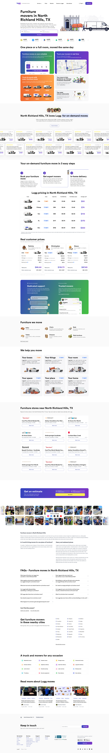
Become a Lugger (20, 744)
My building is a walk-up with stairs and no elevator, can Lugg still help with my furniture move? (68, 581)
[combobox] (30, 31)
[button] (18, 136)
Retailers (52, 3)
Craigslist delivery (29, 740)
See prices (39, 34)
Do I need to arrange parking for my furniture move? (68, 585)
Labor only (28, 746)
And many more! (24, 341)
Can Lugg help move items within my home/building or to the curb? (71, 598)
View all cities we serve (60, 644)
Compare (18, 740)
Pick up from (25, 30)
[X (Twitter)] (58, 516)
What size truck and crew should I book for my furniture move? (35, 585)
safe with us (62, 84)
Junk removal (28, 744)
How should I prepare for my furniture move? (30, 598)
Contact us (38, 740)
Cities (46, 3)
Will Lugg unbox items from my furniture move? (31, 594)
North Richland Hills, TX (29, 717)
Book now (89, 3)
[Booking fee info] (27, 262)
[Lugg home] (19, 3)
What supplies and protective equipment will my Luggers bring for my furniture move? (30, 581)
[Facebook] (51, 516)
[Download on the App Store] (80, 740)
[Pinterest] (84, 749)
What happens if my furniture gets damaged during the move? (34, 601)
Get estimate (69, 3)
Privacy (22, 749)
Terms (25, 749)
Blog (17, 741)
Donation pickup (29, 743)
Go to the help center (34, 610)
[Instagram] (48, 516)
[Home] (21, 717)
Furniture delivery (29, 738)
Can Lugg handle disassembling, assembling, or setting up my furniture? (29, 590)
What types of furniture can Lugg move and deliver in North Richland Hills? (29, 576)
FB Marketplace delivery (30, 741)
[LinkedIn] (89, 749)
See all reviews (54, 125)
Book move (31, 425)
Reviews (46, 737)
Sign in (81, 3)
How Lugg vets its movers (64, 294)
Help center (38, 737)
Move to (43, 30)
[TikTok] (54, 516)
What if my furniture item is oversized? (65, 594)
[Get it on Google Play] (87, 740)
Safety (37, 741)
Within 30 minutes (38, 70)
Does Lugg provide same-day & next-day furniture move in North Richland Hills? (66, 576)
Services (39, 3)
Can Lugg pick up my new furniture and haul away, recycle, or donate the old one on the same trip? (67, 590)
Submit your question (24, 610)
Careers (46, 738)
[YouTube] (61, 516)
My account (38, 738)
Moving (27, 737)
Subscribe (85, 726)
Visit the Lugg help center (32, 292)
